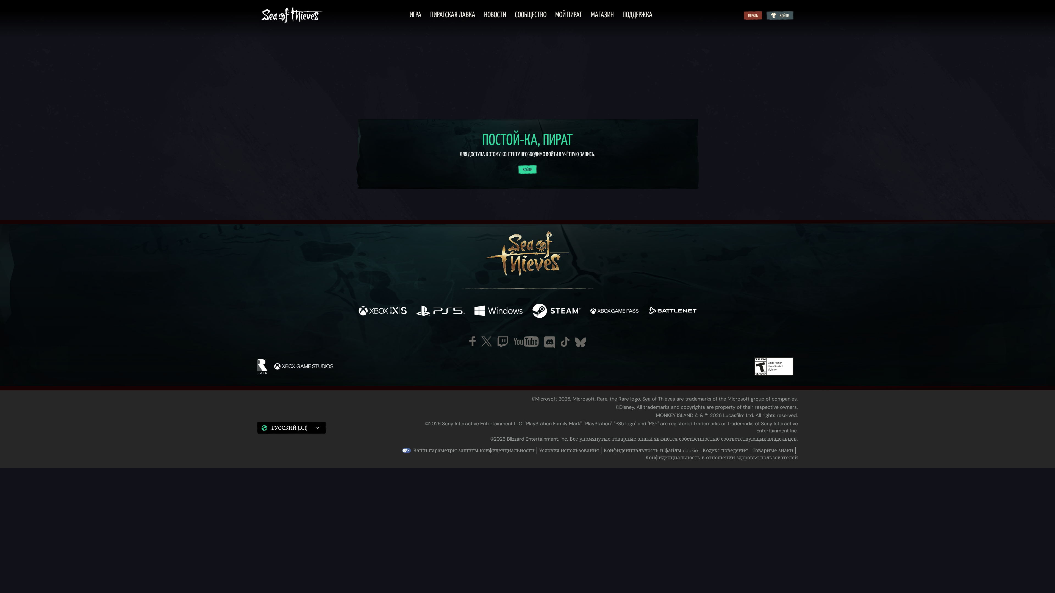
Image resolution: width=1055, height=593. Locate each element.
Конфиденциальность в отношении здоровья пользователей (721, 457)
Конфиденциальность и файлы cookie (651, 450)
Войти (784, 16)
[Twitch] (503, 342)
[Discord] (550, 342)
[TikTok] (565, 342)
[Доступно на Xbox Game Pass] (614, 311)
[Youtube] (526, 341)
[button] (291, 428)
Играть (753, 16)
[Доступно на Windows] (498, 311)
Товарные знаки (773, 450)
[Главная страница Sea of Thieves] (292, 15)
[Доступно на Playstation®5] (440, 311)
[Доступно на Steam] (556, 311)
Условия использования (569, 450)
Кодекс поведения (725, 450)
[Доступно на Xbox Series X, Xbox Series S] (382, 311)
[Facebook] (472, 341)
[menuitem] (415, 15)
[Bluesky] (580, 342)
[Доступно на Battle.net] (672, 311)
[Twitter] (487, 341)
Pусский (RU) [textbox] (289, 428)
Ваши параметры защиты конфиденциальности (473, 450)
